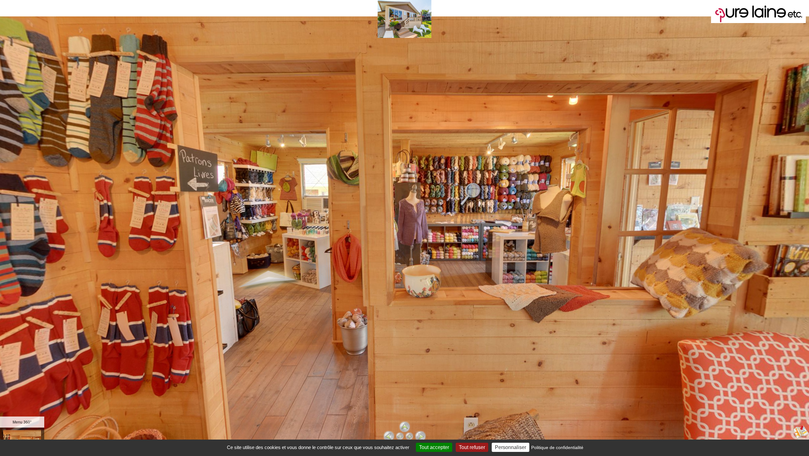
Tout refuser (472, 447)
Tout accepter (434, 447)
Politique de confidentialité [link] (557, 447)
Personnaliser (510, 447)
